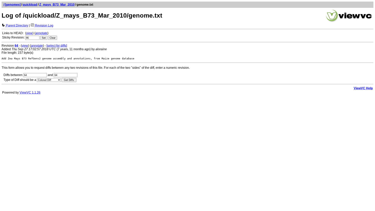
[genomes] (13, 4)
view (29, 33)
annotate (41, 33)
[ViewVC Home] (349, 21)
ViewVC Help (363, 88)
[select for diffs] (56, 45)
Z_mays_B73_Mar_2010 (57, 4)
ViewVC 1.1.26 (30, 92)
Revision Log (43, 25)
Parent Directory (16, 25)
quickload (30, 4)
